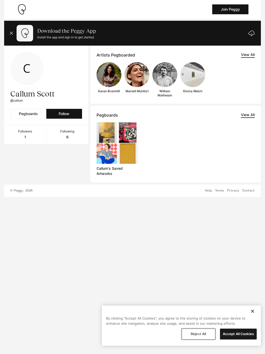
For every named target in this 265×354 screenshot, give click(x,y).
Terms (219, 191)
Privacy (233, 191)
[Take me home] (22, 9)
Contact (248, 191)
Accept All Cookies (238, 334)
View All (248, 54)
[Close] (252, 311)
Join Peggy (230, 9)
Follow (64, 113)
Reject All (198, 334)
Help (208, 191)
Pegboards (28, 113)
